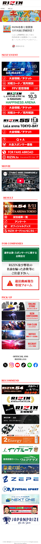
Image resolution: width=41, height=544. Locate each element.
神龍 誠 (8, 17)
